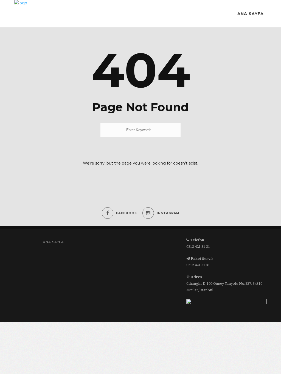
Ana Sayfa (250, 13)
